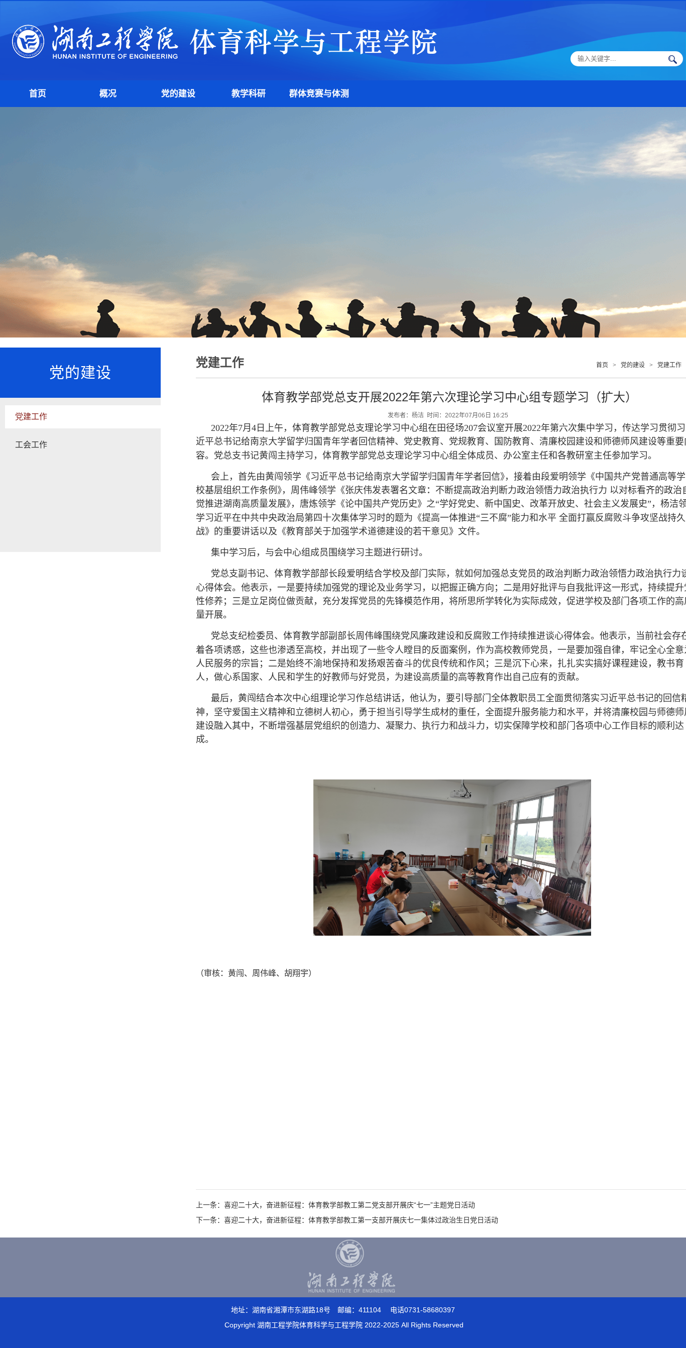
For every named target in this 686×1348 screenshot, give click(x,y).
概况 (108, 93)
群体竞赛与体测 (319, 93)
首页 (37, 93)
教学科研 (249, 93)
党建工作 (31, 416)
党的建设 (178, 93)
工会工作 (31, 444)
